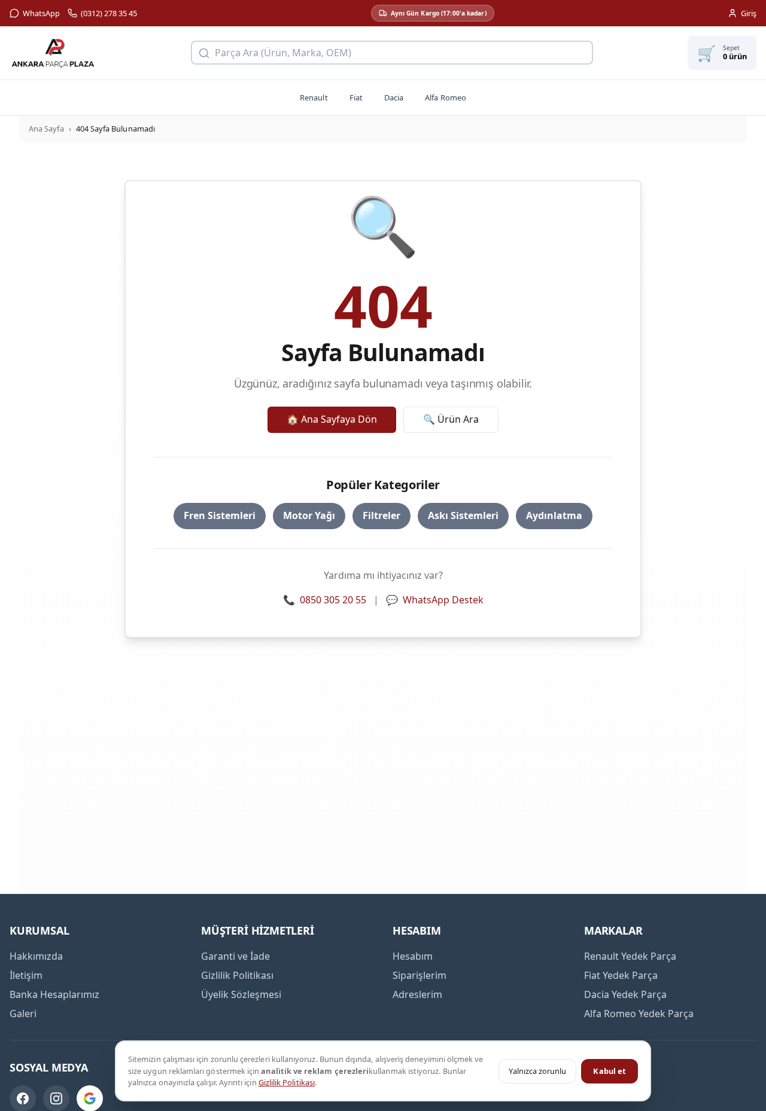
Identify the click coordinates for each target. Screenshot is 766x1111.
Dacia (393, 97)
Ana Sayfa (46, 128)
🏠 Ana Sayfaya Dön (332, 419)
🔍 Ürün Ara (451, 419)
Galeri (23, 1013)
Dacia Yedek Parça (625, 994)
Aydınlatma (554, 515)
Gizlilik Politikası (287, 1082)
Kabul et (609, 1071)
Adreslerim (417, 994)
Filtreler (381, 515)
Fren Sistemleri (220, 515)
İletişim (26, 975)
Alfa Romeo (445, 97)
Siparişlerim (419, 975)
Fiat (356, 97)
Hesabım (413, 956)
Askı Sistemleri (463, 515)
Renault (313, 97)
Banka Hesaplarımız (54, 994)
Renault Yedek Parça (630, 956)
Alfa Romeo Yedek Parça (639, 1013)
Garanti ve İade (235, 956)
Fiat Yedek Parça (621, 975)
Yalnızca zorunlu (537, 1071)
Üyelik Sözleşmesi (241, 994)
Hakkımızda (36, 956)
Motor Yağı (309, 515)
